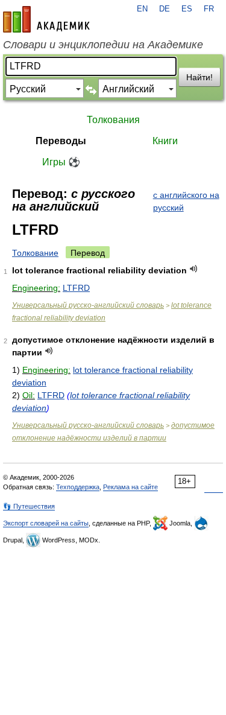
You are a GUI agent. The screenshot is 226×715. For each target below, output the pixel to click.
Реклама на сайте (130, 487)
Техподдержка (77, 487)
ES (186, 9)
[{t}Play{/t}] (193, 268)
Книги (165, 141)
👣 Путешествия (29, 506)
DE (164, 9)
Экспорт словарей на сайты (46, 523)
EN (142, 9)
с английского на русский (186, 201)
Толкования (113, 120)
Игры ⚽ (61, 162)
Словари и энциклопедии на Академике (103, 45)
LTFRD (76, 288)
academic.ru (46, 19)
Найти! (199, 77)
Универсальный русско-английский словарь (88, 305)
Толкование (35, 253)
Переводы (61, 141)
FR (209, 9)
